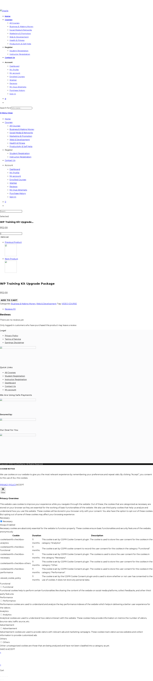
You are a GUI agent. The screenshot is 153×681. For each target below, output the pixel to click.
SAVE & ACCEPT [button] (7, 649)
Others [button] (3, 639)
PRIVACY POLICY (8, 485)
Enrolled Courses (18, 180)
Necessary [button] (5, 518)
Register (9, 150)
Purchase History (18, 193)
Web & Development (20, 140)
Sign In (13, 197)
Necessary (8, 521)
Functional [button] (5, 584)
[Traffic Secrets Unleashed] (11, 272)
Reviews (13, 186)
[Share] (5, 676)
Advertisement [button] (7, 625)
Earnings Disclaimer (14, 343)
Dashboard (15, 169)
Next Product (11, 259)
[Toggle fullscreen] (3, 676)
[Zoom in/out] (1, 676)
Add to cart (4, 237)
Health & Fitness (17, 143)
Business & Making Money (22, 129)
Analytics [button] (4, 611)
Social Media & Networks (21, 133)
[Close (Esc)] (7, 676)
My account (15, 176)
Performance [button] (6, 597)
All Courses (15, 126)
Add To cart (9, 300)
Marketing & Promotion (21, 136)
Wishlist (13, 183)
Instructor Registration (20, 157)
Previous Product (13, 242)
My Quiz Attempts (18, 190)
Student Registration (20, 153)
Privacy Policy (11, 336)
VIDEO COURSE (69, 304)
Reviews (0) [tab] (10, 309)
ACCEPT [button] (20, 485)
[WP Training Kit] (11, 255)
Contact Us (10, 160)
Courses (8, 122)
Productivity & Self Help (21, 146)
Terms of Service (13, 339)
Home (8, 119)
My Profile (14, 173)
